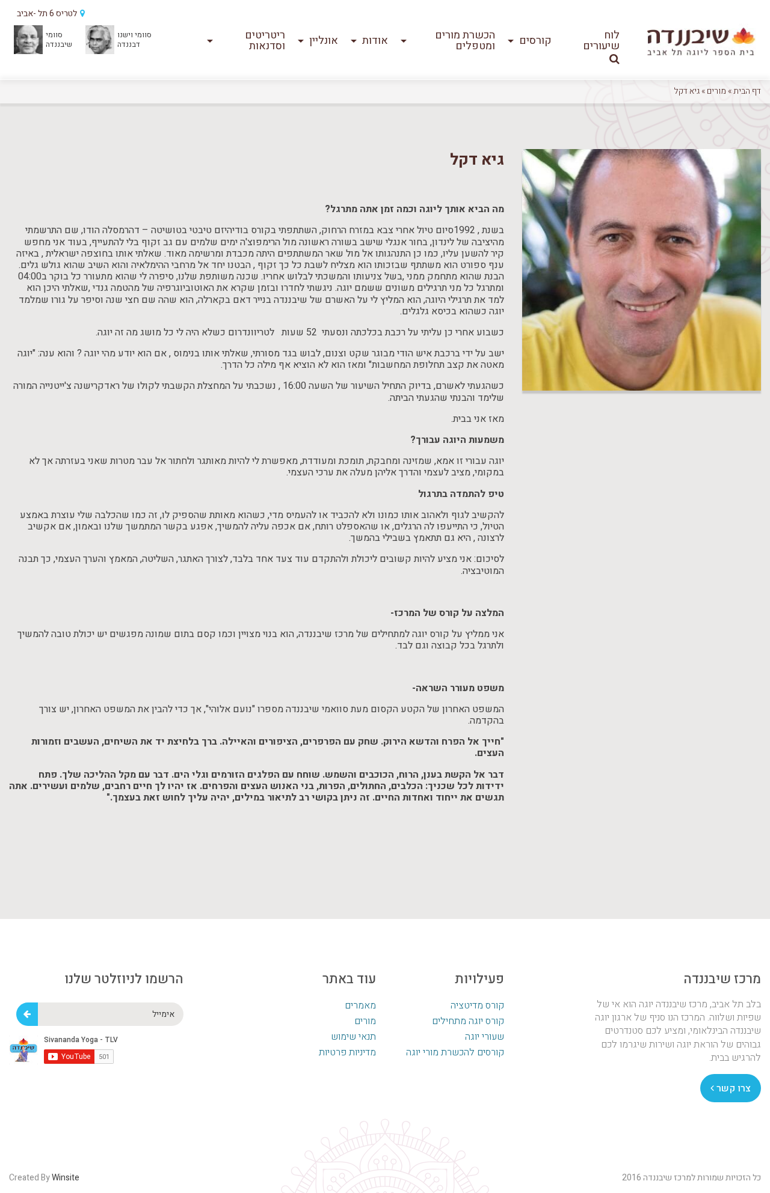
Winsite (65, 1177)
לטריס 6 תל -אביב (48, 13)
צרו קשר (732, 1088)
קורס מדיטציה (477, 1005)
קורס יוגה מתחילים (468, 1021)
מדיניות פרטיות (347, 1052)
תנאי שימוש (353, 1037)
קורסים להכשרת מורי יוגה (455, 1052)
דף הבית (747, 91)
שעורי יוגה (484, 1037)
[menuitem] (595, 40)
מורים (716, 91)
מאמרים (360, 1005)
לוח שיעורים (601, 40)
